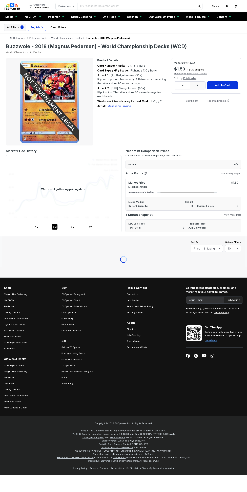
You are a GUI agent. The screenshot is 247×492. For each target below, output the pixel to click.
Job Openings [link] (134, 185)
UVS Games (119, 307)
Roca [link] (64, 227)
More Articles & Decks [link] (16, 258)
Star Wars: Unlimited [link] (14, 180)
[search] (132, 6)
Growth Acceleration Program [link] (77, 221)
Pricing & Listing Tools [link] (73, 203)
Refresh (109, 118)
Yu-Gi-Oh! (30, 16)
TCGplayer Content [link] (14, 215)
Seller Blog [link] (67, 233)
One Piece (109, 16)
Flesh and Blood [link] (12, 186)
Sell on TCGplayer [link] (71, 197)
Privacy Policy (221, 162)
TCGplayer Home (132, 118)
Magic (9, 16)
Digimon (132, 16)
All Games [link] (9, 199)
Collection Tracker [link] (71, 180)
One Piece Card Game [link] (16, 168)
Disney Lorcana (81, 16)
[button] (199, 6)
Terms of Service (99, 318)
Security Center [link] (135, 162)
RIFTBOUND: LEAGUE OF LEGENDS (75, 307)
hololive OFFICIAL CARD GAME (117, 297)
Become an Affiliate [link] (137, 197)
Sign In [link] (215, 6)
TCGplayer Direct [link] (70, 150)
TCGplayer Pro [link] (69, 215)
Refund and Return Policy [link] (140, 156)
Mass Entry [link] (67, 168)
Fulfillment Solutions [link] (72, 209)
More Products (196, 16)
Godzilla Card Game (109, 294)
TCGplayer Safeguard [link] (73, 144)
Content (221, 16)
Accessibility (117, 318)
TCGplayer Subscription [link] (74, 156)
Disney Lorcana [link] (12, 162)
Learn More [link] (211, 190)
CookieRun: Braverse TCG (102, 311)
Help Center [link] (133, 150)
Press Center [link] (133, 191)
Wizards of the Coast (154, 281)
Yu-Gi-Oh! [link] (9, 150)
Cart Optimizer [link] (69, 162)
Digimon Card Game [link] (14, 174)
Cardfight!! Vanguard (93, 287)
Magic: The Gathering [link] (15, 144)
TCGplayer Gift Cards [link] (15, 192)
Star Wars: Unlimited (162, 16)
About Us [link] (131, 179)
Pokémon (54, 16)
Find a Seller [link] (68, 174)
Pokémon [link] (9, 156)
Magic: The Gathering (92, 281)
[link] (12, 6)
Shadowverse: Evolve (113, 291)
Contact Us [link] (132, 144)
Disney (151, 304)
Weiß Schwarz (117, 287)
